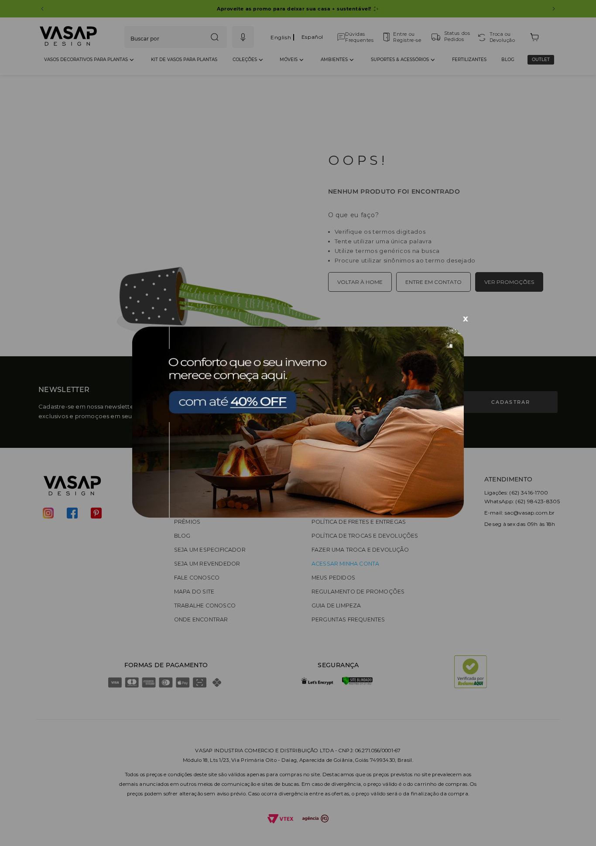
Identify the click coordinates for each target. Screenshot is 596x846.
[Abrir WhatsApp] (574, 824)
